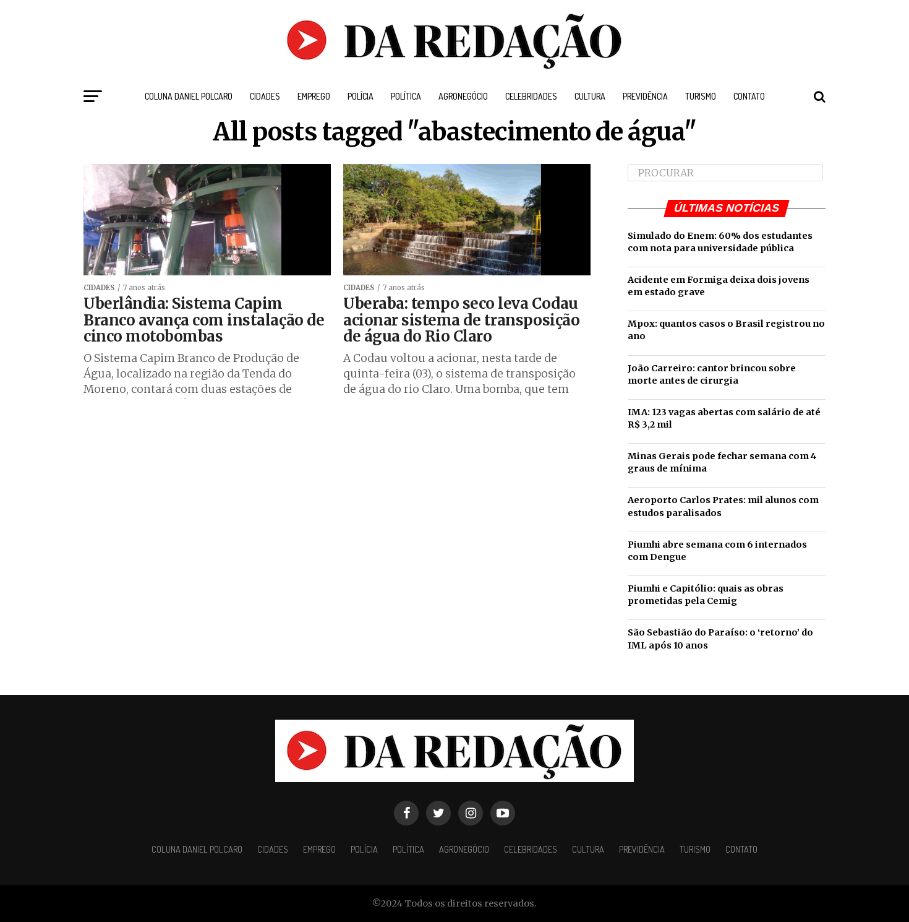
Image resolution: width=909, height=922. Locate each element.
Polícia (360, 96)
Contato (749, 96)
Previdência (645, 96)
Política (406, 96)
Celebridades (531, 96)
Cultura (589, 96)
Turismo (700, 96)
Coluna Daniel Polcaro (189, 96)
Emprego (313, 96)
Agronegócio (463, 96)
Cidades (265, 96)
